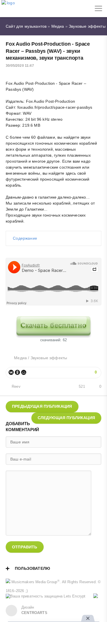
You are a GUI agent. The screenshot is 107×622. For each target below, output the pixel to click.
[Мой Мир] (23, 372)
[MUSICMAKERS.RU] (8, 8)
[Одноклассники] (17, 372)
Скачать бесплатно (53, 325)
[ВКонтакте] (11, 372)
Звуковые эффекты (49, 358)
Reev (16, 387)
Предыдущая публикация (42, 406)
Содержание (25, 238)
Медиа (20, 358)
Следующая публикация (66, 417)
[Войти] (25, 8)
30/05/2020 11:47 (20, 66)
